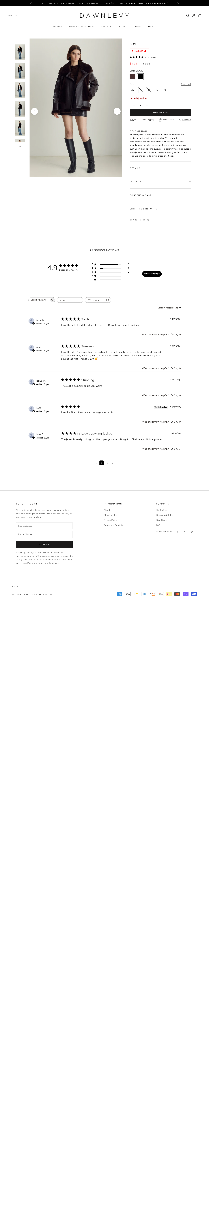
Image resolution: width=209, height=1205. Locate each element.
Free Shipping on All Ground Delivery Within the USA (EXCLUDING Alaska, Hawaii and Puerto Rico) (105, 3)
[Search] (188, 15)
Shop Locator (110, 515)
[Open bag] (199, 15)
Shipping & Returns (143, 209)
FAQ (158, 525)
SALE (138, 26)
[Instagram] (185, 531)
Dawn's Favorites (82, 26)
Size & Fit (136, 182)
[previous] (34, 111)
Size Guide (161, 520)
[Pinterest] (148, 220)
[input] (44, 526)
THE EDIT (107, 26)
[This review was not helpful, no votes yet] (177, 334)
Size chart (186, 84)
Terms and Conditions (114, 525)
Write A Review (152, 273)
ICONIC (123, 26)
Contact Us (186, 120)
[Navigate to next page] (113, 462)
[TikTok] (192, 531)
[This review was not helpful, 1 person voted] (177, 449)
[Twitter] (144, 220)
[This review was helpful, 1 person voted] (172, 449)
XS (132, 89)
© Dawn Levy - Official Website (32, 595)
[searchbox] (39, 299)
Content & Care (141, 195)
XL (165, 89)
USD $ (11, 16)
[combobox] (70, 300)
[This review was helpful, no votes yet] (172, 334)
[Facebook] (140, 220)
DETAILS (135, 168)
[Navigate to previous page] (96, 462)
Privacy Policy (110, 520)
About (151, 26)
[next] (117, 111)
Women (58, 26)
